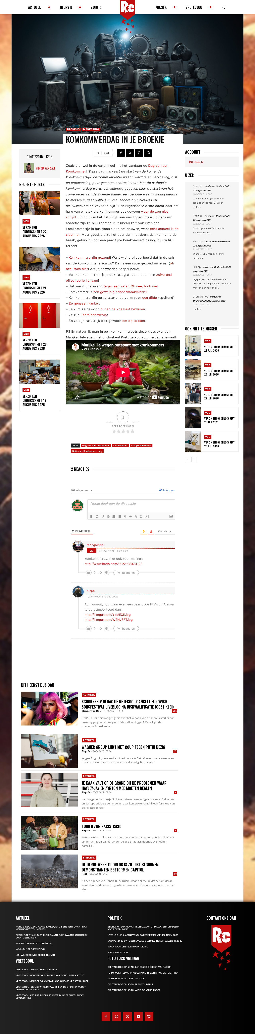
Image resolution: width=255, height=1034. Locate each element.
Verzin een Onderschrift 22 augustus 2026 (35, 231)
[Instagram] (116, 1016)
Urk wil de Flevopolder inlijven (35, 955)
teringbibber (95, 545)
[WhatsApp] (148, 153)
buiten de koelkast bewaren (122, 309)
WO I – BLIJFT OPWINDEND (30, 949)
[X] (130, 153)
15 (175, 751)
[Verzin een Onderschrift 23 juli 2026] (193, 369)
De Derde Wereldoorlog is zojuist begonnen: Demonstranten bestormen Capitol (120, 867)
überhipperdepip (93, 315)
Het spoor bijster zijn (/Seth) (34, 943)
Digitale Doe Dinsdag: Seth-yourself (130, 984)
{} (141, 516)
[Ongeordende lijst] (119, 516)
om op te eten (133, 321)
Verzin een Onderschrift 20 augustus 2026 (35, 344)
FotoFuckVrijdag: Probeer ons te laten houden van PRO (143, 973)
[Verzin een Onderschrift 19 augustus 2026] (39, 372)
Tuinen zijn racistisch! (101, 826)
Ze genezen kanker (84, 303)
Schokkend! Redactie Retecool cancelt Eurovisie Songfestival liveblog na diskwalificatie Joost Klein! (129, 704)
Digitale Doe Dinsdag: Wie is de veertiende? (134, 990)
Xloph (91, 590)
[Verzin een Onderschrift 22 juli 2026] (193, 393)
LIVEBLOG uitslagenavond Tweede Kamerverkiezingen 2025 (143, 935)
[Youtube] (138, 1016)
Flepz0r (86, 751)
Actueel (89, 694)
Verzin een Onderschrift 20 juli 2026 (219, 444)
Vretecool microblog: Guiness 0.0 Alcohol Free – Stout (50, 975)
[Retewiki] (149, 1016)
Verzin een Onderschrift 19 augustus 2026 (34, 400)
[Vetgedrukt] (91, 516)
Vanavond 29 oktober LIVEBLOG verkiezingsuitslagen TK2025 (145, 941)
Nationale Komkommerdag (87, 450)
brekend (73, 129)
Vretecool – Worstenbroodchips (37, 969)
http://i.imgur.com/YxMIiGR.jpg (107, 615)
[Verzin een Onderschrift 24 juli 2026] (193, 345)
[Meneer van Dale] (30, 168)
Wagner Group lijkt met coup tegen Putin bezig (123, 747)
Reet (84, 873)
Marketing (91, 129)
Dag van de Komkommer (96, 445)
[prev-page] (187, 459)
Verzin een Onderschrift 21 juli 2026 (219, 420)
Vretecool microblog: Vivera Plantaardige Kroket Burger (52, 981)
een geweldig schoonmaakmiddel (120, 292)
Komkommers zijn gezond (89, 257)
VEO (26, 221)
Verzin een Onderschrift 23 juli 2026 (219, 372)
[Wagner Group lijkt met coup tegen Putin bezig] (49, 751)
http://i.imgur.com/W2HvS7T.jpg (108, 620)
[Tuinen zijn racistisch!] (49, 833)
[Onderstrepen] (102, 516)
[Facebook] (121, 153)
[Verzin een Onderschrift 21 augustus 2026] (39, 259)
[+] (147, 516)
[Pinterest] (139, 153)
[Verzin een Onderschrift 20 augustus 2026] (39, 315)
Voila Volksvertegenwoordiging (128, 946)
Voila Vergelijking (118, 952)
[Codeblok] (130, 516)
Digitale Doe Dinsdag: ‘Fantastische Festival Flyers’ (139, 967)
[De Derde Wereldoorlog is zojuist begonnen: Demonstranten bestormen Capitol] (49, 871)
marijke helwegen (141, 445)
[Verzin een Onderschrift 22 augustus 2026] (39, 203)
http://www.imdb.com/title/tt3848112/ (113, 564)
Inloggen (168, 490)
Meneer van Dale (45, 168)
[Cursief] (97, 516)
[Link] (136, 516)
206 (175, 711)
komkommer (120, 445)
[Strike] (108, 516)
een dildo (149, 298)
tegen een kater (116, 286)
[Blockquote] (125, 516)
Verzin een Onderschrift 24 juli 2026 (219, 348)
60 (175, 873)
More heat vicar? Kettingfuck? (126, 978)
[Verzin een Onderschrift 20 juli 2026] (193, 441)
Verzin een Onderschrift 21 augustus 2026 (34, 288)
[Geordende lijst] (114, 516)
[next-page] (193, 459)
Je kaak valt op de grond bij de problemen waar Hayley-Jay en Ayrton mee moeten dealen (124, 785)
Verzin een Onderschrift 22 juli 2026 (219, 396)
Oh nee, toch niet (144, 286)
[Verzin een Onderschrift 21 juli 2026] (193, 417)
